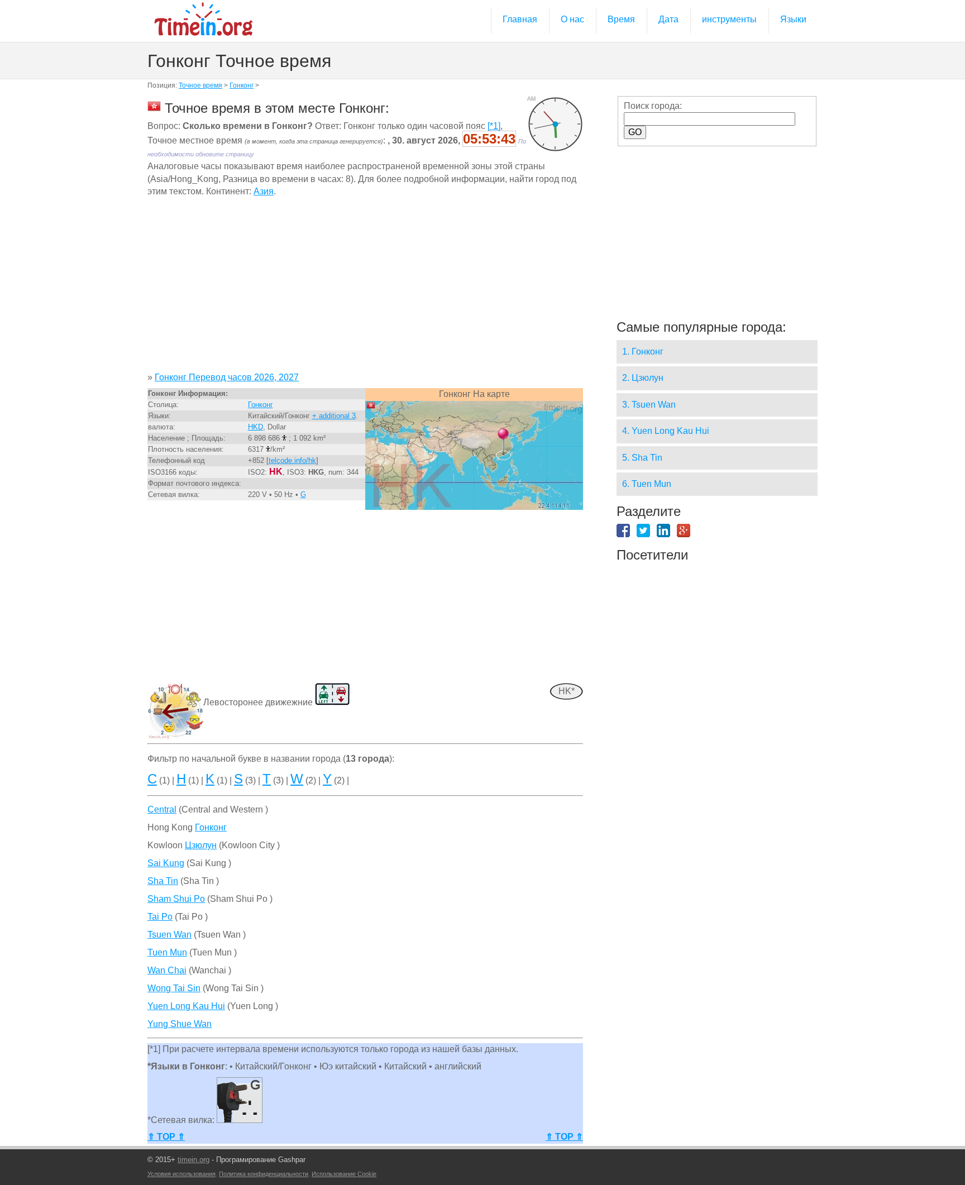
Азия (264, 191)
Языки (793, 19)
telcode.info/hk (292, 460)
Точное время (200, 85)
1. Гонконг (642, 351)
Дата (668, 19)
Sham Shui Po (176, 899)
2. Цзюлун (642, 378)
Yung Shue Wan (179, 1024)
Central (161, 809)
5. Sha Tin (642, 457)
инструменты (729, 19)
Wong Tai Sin (173, 988)
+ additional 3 (334, 416)
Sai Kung (165, 863)
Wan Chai (167, 970)
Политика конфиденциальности (263, 1173)
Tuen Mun (167, 952)
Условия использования (181, 1173)
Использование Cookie (344, 1173)
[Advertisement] (365, 289)
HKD (255, 427)
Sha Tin (162, 881)
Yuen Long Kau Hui (186, 1006)
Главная (520, 19)
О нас (572, 19)
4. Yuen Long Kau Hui (665, 431)
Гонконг (242, 85)
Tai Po (160, 916)
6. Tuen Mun (646, 484)
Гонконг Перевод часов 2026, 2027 (227, 377)
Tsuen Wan (169, 934)
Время (621, 19)
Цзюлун (201, 845)
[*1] (494, 126)
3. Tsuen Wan (649, 404)
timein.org (193, 1159)
